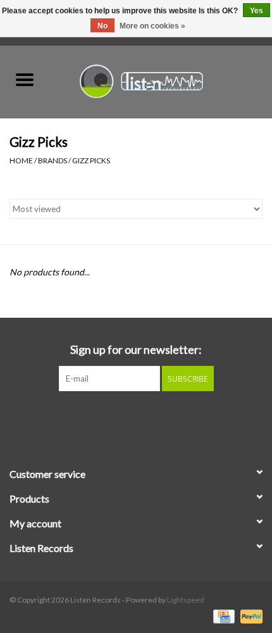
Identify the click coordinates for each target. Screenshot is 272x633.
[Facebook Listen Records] (114, 417)
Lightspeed (185, 600)
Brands (52, 160)
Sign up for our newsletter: (136, 349)
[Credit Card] (222, 615)
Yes (256, 10)
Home (21, 160)
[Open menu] (24, 79)
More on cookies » (152, 26)
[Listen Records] (161, 80)
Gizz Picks (91, 160)
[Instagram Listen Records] (158, 417)
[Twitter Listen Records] (136, 417)
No (102, 26)
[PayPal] (249, 615)
